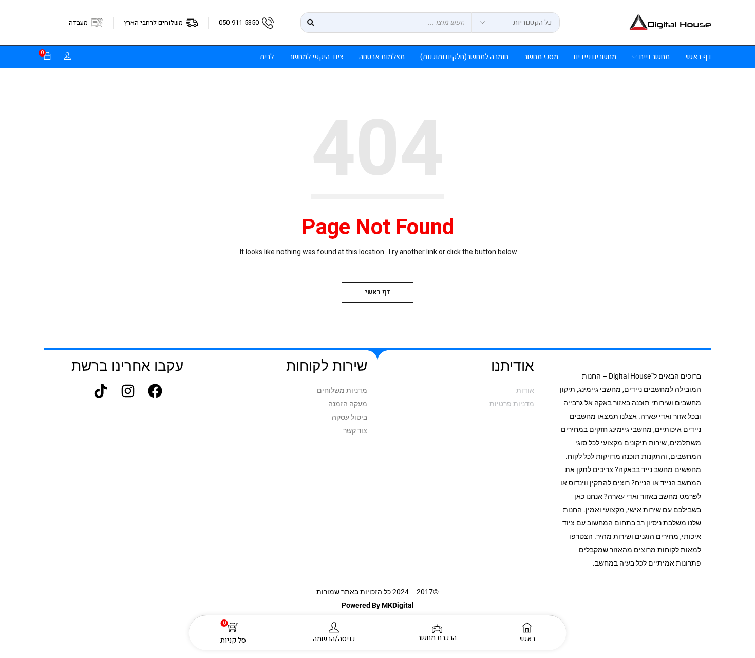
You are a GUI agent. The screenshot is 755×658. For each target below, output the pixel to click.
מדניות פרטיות (511, 404)
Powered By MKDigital (378, 605)
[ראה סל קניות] (47, 56)
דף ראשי (378, 292)
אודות (525, 390)
